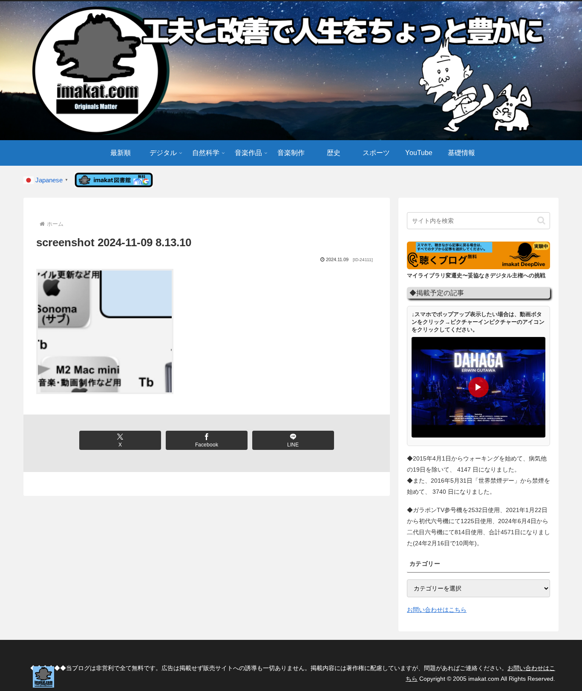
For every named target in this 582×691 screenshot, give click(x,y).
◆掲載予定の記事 (436, 292)
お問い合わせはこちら (437, 609)
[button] (541, 220)
